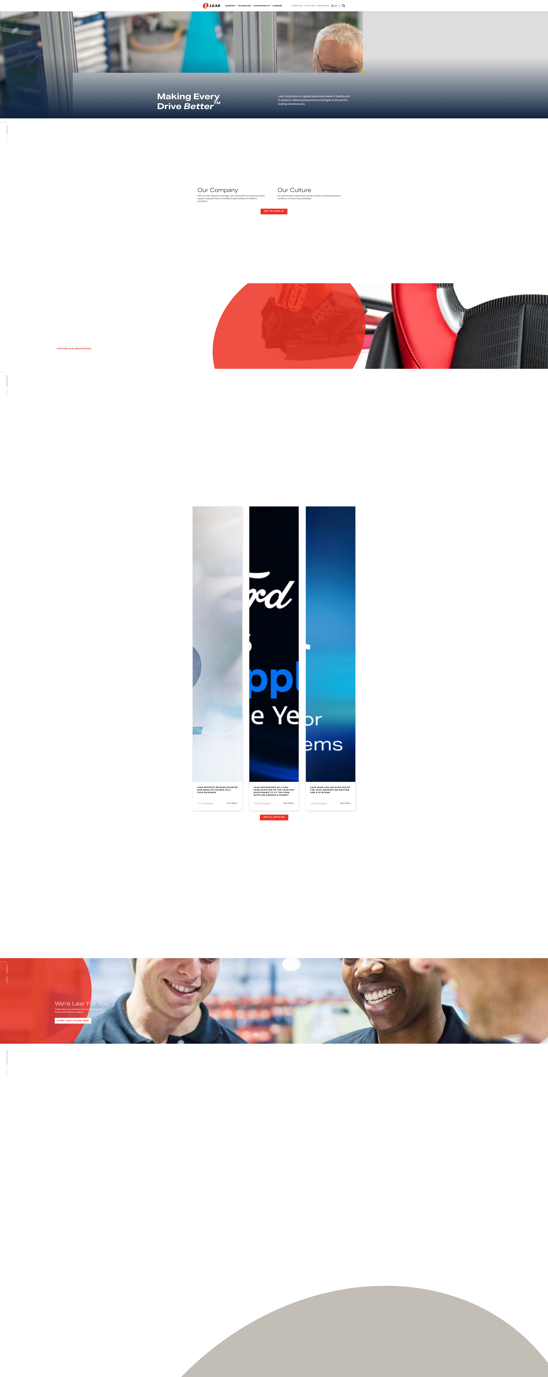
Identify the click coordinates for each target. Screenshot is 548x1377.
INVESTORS (297, 6)
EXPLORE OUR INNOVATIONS (74, 348)
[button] (334, 6)
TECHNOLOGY (244, 6)
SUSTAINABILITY (262, 6)
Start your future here (73, 1020)
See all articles (274, 817)
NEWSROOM (323, 6)
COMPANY (230, 6)
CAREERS (277, 6)
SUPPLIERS (310, 6)
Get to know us (274, 211)
